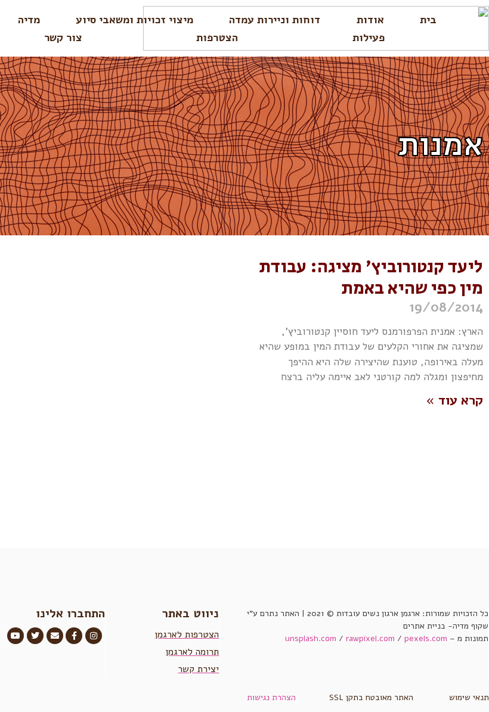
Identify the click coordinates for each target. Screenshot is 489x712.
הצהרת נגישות (271, 697)
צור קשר (63, 37)
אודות (370, 20)
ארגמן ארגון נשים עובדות (378, 613)
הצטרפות (217, 37)
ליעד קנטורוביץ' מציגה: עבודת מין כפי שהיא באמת (371, 277)
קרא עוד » (454, 400)
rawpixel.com (370, 638)
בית (428, 20)
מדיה (29, 20)
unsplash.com (310, 638)
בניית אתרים (424, 626)
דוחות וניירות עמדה (274, 20)
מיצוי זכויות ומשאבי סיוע (134, 20)
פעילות (368, 37)
